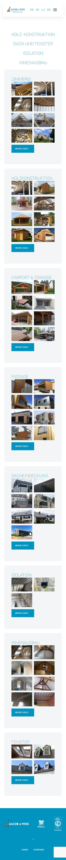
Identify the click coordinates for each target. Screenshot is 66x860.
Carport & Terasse (31, 277)
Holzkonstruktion (31, 178)
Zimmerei (21, 79)
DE (38, 9)
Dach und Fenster (33, 43)
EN (48, 9)
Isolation (33, 53)
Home (25, 850)
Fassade (20, 376)
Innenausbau (33, 62)
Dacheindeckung (29, 475)
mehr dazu (21, 149)
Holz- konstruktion (33, 34)
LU (43, 9)
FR (32, 9)
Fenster (20, 742)
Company (38, 850)
